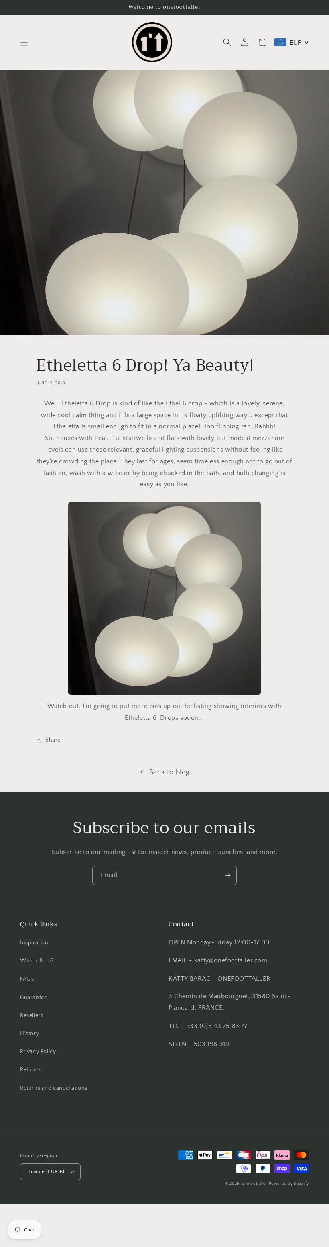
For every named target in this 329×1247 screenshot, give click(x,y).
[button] (24, 42)
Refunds (30, 1070)
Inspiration (34, 943)
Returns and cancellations (53, 1088)
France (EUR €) (46, 1171)
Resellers (31, 1015)
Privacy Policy (38, 1051)
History (29, 1033)
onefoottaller (255, 1183)
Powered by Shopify (289, 1183)
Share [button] (53, 740)
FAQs (27, 979)
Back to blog (169, 772)
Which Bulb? (37, 961)
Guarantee (33, 997)
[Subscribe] (227, 875)
